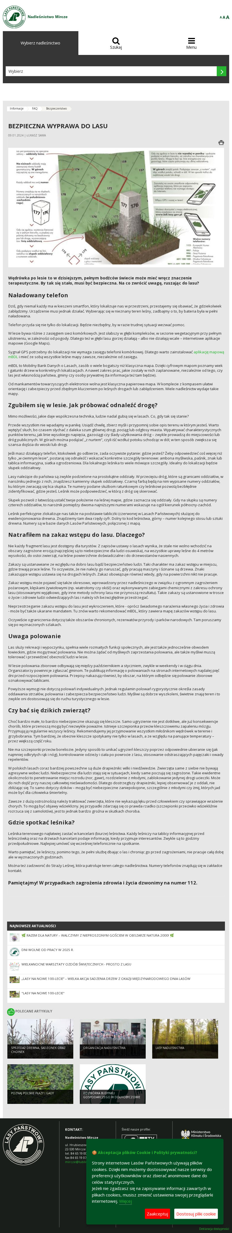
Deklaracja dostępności (214, 1228)
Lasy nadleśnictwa (170, 1048)
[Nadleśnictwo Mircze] (14, 17)
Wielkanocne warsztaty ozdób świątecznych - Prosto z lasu (76, 964)
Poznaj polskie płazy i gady (32, 1093)
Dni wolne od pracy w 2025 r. (48, 950)
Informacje (16, 108)
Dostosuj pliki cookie (196, 1214)
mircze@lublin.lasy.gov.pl (84, 1162)
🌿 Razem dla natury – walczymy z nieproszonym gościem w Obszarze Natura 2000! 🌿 (98, 935)
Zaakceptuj (157, 1214)
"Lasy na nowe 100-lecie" (43, 993)
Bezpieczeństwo (56, 108)
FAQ (35, 108)
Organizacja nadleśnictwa (104, 1048)
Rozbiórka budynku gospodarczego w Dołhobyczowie (111, 1095)
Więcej (125, 1201)
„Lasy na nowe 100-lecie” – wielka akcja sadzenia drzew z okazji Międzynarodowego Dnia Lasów (106, 978)
